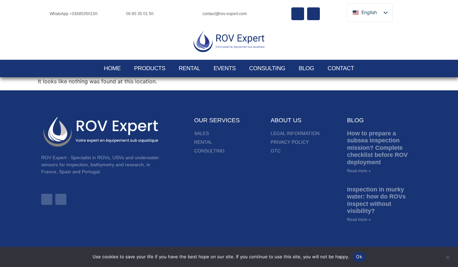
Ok (359, 256)
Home (112, 68)
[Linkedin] (313, 13)
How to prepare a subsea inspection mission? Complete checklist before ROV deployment (377, 148)
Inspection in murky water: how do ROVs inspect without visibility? (376, 200)
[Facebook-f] (60, 199)
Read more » (359, 171)
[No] (447, 257)
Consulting (267, 68)
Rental (189, 68)
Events (225, 68)
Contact (341, 68)
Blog (306, 68)
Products (149, 68)
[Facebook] (297, 13)
